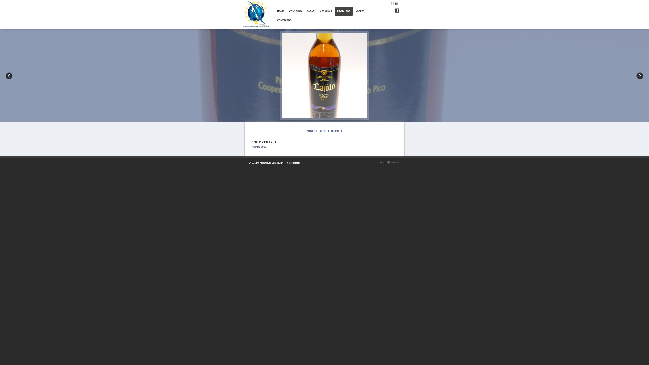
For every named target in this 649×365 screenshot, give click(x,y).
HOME (280, 11)
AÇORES (360, 11)
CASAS (310, 11)
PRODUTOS (343, 11)
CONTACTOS (284, 20)
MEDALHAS (325, 11)
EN (396, 3)
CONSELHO (295, 11)
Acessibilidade (293, 162)
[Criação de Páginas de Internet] (389, 165)
